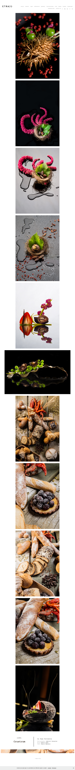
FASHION (64, 6)
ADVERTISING (70, 6)
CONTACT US (58, 8)
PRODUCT (27, 6)
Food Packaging (50, 6)
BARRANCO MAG (51, 8)
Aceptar (49, 768)
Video (31, 6)
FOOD (56, 6)
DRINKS (59, 6)
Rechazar (54, 768)
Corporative (37, 6)
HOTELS (22, 6)
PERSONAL (43, 6)
